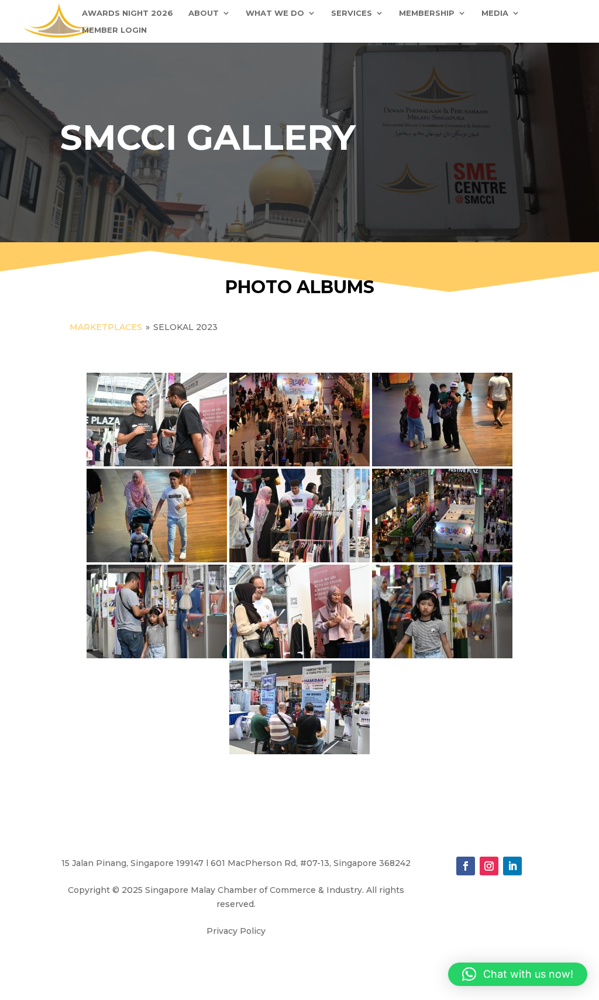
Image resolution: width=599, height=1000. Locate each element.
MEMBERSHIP (427, 13)
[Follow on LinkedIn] (512, 866)
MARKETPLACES (106, 327)
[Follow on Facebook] (465, 866)
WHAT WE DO (275, 13)
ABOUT (203, 13)
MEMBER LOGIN (114, 30)
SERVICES (351, 13)
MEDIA (494, 13)
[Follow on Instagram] (489, 866)
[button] (517, 974)
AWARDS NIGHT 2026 (127, 13)
